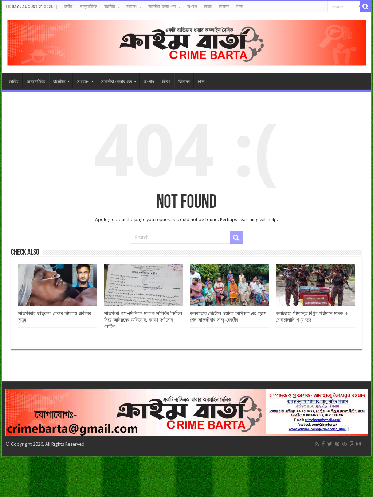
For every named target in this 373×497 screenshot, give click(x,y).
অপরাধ (192, 6)
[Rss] (316, 444)
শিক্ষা (239, 6)
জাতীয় (68, 6)
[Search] (365, 6)
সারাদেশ (131, 6)
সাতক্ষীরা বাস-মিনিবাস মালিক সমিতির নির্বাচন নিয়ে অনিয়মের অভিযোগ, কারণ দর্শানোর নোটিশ (143, 320)
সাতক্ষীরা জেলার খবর (162, 6)
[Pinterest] (337, 444)
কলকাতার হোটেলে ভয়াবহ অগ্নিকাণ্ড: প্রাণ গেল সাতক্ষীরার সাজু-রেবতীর (228, 316)
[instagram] (358, 444)
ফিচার (208, 6)
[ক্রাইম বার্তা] (186, 41)
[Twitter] (330, 444)
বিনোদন (224, 6)
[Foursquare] (351, 444)
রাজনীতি (109, 6)
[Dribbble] (345, 444)
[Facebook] (323, 444)
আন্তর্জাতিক (88, 6)
